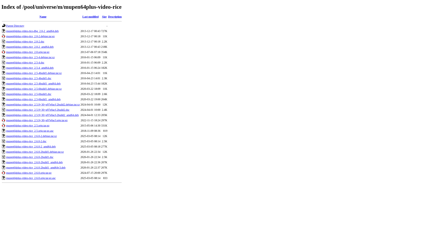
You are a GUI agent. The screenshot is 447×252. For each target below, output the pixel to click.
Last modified (90, 16)
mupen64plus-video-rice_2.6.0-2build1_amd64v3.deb (35, 167)
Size (104, 16)
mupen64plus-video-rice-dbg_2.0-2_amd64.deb (32, 31)
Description (115, 16)
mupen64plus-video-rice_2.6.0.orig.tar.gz (29, 172)
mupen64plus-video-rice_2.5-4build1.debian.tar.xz (34, 73)
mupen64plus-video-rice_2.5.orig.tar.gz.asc (30, 130)
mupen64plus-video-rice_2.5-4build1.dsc (28, 78)
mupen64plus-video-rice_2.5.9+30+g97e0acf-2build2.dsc (37, 109)
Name (42, 16)
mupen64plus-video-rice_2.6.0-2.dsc (26, 141)
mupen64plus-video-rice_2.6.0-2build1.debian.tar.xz (35, 151)
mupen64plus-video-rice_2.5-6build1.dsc (28, 94)
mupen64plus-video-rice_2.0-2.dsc (25, 41)
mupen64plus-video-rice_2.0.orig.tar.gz (27, 52)
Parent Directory (15, 25)
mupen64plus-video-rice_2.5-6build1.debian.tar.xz (34, 88)
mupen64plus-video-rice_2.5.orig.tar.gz (27, 125)
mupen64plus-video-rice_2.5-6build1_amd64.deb (33, 99)
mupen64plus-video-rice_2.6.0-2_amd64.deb (31, 146)
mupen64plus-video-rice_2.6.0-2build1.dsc (29, 157)
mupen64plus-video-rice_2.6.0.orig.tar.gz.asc (31, 178)
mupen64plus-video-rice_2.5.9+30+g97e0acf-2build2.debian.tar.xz (43, 104)
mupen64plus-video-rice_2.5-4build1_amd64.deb (33, 83)
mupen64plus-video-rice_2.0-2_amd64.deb (30, 46)
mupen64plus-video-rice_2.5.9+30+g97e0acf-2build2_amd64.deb (42, 115)
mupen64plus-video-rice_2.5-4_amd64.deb (30, 67)
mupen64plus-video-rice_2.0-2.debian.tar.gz (30, 36)
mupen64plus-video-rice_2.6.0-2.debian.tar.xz (31, 136)
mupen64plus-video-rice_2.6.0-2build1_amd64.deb (34, 162)
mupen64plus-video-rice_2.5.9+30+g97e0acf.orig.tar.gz (37, 120)
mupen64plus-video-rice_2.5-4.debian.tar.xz (30, 57)
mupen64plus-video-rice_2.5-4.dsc (25, 62)
